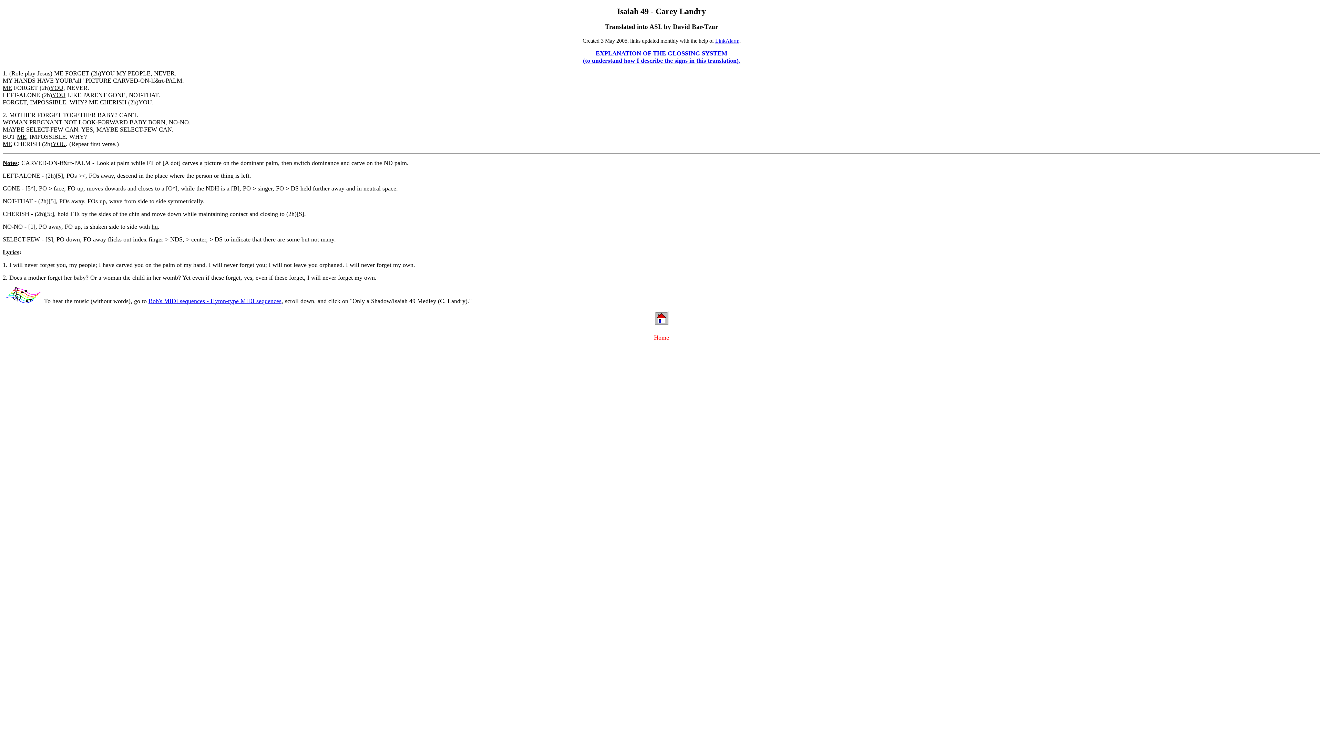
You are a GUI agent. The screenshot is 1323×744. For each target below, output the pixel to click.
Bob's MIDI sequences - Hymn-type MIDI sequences (214, 301)
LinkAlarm (727, 41)
